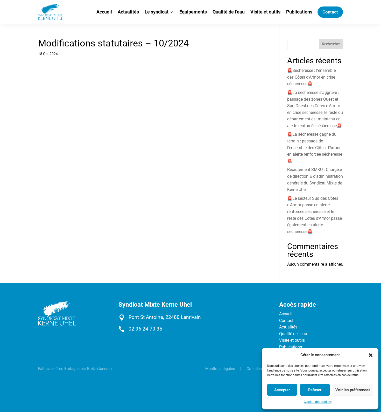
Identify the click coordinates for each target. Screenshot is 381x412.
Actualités (128, 12)
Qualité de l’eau (229, 12)
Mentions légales (220, 368)
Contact (330, 12)
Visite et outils (265, 12)
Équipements (193, 12)
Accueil (104, 12)
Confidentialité (259, 368)
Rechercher (331, 44)
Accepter (282, 390)
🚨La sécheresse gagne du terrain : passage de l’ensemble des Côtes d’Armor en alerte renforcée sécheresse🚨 (314, 147)
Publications (299, 12)
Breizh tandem (99, 368)
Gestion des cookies (317, 402)
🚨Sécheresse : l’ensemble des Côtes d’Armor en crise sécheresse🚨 (311, 77)
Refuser (314, 390)
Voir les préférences (352, 390)
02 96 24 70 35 (145, 329)
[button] (370, 355)
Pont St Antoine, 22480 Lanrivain (165, 317)
